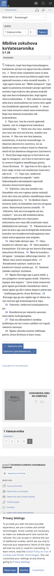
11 (16, 174)
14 (43, 207)
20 (48, 256)
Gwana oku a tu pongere (15, 491)
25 (6, 305)
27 (6, 319)
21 (40, 260)
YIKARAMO (8, 436)
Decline (24, 570)
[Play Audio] (37, 10)
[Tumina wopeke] (43, 10)
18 (30, 245)
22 (36, 267)
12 (6, 189)
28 (6, 331)
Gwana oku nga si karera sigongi (18, 496)
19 (27, 252)
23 (6, 275)
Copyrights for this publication (15, 365)
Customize (38, 570)
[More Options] (49, 10)
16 (6, 241)
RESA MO (7, 17)
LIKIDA (7, 26)
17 (37, 241)
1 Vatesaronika (10, 10)
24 (43, 293)
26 (6, 312)
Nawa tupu (10, 570)
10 (22, 166)
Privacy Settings (21, 561)
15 (31, 226)
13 (25, 200)
